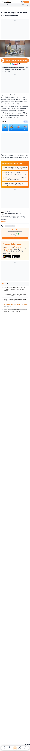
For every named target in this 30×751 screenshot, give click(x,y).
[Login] (15, 748)
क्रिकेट (4, 249)
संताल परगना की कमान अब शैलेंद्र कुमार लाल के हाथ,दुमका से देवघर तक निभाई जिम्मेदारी (14, 184)
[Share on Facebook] (13, 64)
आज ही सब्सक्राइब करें (15, 238)
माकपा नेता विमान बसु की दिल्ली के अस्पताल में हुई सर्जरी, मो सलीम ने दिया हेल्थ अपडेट (15, 300)
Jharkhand (12, 9)
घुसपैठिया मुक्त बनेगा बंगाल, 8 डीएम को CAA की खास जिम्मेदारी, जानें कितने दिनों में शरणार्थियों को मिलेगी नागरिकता (14, 289)
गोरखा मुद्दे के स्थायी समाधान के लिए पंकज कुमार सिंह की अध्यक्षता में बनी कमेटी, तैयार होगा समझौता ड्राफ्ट (15, 295)
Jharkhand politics (10, 225)
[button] (15, 48)
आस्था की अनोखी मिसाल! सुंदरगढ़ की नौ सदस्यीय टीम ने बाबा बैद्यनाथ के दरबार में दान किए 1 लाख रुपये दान (16, 173)
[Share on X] (19, 64)
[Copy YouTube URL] (15, 64)
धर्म (22, 247)
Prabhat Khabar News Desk (14, 213)
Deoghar (18, 9)
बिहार (8, 5)
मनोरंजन (11, 247)
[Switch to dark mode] (22, 2)
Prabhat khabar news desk (11, 15)
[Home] (8, 2)
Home (2, 9)
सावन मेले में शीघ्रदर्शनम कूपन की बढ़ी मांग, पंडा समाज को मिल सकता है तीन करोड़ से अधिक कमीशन (16, 168)
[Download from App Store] (16, 256)
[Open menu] (2, 2)
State (7, 9)
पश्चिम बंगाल (17, 5)
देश (3, 247)
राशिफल (9, 249)
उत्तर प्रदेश (12, 5)
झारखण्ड (4, 5)
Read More (3, 221)
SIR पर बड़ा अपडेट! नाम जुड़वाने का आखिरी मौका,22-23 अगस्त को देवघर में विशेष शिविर (16, 178)
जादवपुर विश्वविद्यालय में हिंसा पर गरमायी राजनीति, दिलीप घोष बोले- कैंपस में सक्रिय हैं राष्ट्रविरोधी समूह (15, 310)
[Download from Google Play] (7, 256)
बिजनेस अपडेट (17, 247)
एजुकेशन (28, 5)
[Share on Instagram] (17, 64)
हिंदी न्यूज (8, 251)
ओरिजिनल (24, 5)
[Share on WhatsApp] (10, 64)
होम (1, 5)
